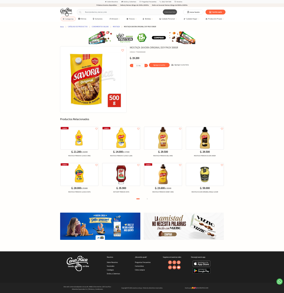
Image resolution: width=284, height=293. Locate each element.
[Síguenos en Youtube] (179, 267)
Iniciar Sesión (194, 12)
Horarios (179, 2)
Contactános (139, 266)
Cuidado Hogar (192, 19)
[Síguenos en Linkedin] (174, 267)
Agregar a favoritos (79, 126)
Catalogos (110, 270)
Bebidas (148, 19)
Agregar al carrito (159, 65)
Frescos (132, 19)
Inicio (62, 27)
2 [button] (147, 198)
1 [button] (138, 198)
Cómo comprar (140, 270)
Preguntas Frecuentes (149, 2)
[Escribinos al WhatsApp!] (279, 282)
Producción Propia (215, 19)
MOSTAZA (116, 27)
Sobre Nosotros (112, 2)
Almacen (114, 19)
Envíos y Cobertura (130, 2)
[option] (93, 79)
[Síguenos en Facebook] (170, 262)
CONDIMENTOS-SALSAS (100, 27)
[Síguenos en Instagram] (179, 262)
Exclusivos (99, 19)
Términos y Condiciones (95, 289)
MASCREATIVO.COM (202, 288)
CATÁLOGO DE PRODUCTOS (78, 27)
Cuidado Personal (168, 19)
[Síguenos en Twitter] (174, 262)
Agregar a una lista (181, 65)
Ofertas (83, 19)
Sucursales (110, 266)
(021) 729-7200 (166, 2)
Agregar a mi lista (93, 47)
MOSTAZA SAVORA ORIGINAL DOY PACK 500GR (140, 27)
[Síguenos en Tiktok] (170, 267)
